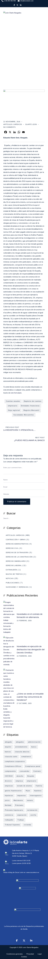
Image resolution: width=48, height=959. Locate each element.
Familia (39, 786)
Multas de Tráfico (14, 574)
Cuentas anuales (13, 401)
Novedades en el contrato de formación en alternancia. (29, 615)
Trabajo (21, 820)
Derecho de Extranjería (17, 552)
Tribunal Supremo (12, 825)
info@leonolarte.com (26, 1)
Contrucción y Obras (16, 539)
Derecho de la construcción (19, 557)
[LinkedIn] (31, 940)
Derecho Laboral (14, 565)
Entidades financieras (30, 406)
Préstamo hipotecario (14, 810)
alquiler (8, 747)
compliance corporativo (15, 761)
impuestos (21, 795)
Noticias (10, 578)
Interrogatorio (36, 795)
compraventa (10, 771)
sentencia (9, 815)
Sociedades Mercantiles (24, 415)
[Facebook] (16, 940)
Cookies (24, 957)
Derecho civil (12, 548)
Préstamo (19, 805)
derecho (20, 776)
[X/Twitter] (24, 940)
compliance (26, 756)
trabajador (9, 820)
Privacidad (30, 954)
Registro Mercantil (31, 410)
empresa (19, 781)
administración (34, 742)
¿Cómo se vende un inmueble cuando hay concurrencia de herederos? (30, 697)
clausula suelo (11, 756)
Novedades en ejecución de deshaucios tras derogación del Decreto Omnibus (31, 649)
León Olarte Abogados (30, 947)
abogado (8, 742)
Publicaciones (12, 583)
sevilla (33, 815)
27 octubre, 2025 (24, 703)
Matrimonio (18, 800)
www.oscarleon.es (32, 872)
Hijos (28, 790)
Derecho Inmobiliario (16, 561)
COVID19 (9, 776)
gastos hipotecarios (13, 790)
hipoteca (37, 790)
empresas (9, 786)
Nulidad (8, 805)
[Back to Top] (43, 955)
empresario (12, 406)
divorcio (8, 781)
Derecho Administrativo (17, 544)
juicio (7, 800)
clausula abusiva (22, 752)
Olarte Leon (31, 124)
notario (30, 800)
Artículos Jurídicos (12, 124)
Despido (30, 776)
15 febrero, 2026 (24, 620)
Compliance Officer (13, 766)
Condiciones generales (14, 954)
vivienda (27, 825)
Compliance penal (32, 766)
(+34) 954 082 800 (10, 1)
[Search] (42, 518)
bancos (8, 752)
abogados (20, 742)
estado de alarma (24, 786)
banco (33, 747)
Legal (40, 954)
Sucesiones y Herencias (17, 587)
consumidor (24, 771)
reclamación (32, 810)
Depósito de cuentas (32, 401)
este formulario (15, 393)
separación (21, 815)
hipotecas (9, 795)
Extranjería (11, 570)
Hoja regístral (14, 410)
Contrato (37, 771)
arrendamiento (21, 747)
